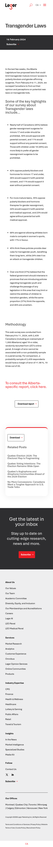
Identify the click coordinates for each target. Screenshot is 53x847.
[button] (38, 5)
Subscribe (11, 44)
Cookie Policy (21, 828)
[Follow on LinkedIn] (12, 774)
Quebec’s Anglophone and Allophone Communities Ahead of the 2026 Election (25, 474)
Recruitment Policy (33, 828)
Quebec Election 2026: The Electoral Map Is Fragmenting (23, 457)
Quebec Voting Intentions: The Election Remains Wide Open (23, 465)
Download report (26, 403)
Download (15, 437)
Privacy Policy (35, 824)
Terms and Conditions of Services (17, 824)
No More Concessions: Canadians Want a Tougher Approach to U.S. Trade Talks (26, 484)
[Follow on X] (7, 774)
